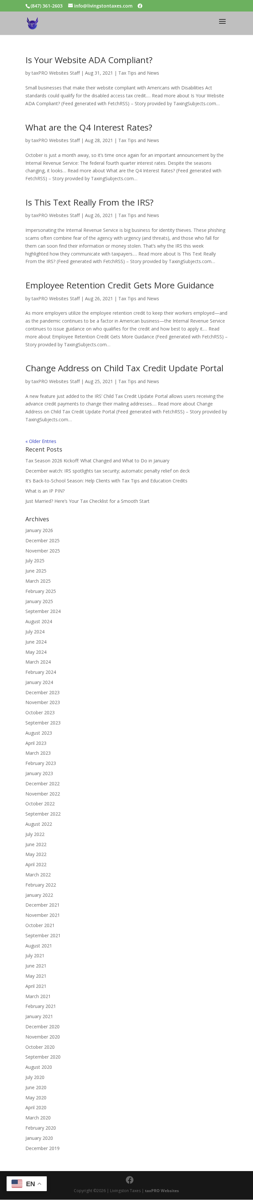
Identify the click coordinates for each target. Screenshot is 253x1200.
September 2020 (43, 1057)
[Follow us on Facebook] (140, 6)
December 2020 (42, 1026)
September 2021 (43, 935)
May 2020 (35, 1097)
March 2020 (38, 1117)
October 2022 (40, 803)
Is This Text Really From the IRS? (89, 202)
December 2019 (42, 1148)
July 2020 (34, 1077)
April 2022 (35, 864)
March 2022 (38, 874)
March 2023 (38, 753)
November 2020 (42, 1037)
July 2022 (34, 834)
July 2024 (34, 631)
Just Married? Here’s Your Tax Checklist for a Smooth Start (87, 501)
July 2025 (34, 560)
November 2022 (42, 794)
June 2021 (35, 966)
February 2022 (40, 885)
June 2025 (35, 571)
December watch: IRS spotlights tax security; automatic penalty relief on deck (107, 471)
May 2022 (35, 854)
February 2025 (40, 591)
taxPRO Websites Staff (56, 73)
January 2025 (39, 601)
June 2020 (35, 1087)
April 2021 (35, 986)
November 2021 (42, 915)
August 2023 (38, 733)
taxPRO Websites (162, 1190)
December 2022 (42, 783)
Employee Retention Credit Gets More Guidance (119, 285)
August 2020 (38, 1067)
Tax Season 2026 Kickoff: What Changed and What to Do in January (97, 460)
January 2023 (39, 773)
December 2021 (42, 905)
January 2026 (39, 530)
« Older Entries (40, 441)
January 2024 (39, 682)
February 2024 (40, 672)
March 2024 (38, 662)
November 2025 (42, 551)
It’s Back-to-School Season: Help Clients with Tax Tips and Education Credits (106, 481)
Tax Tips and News (138, 73)
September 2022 (43, 814)
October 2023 (40, 712)
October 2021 (40, 925)
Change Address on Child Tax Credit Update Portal (124, 368)
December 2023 (42, 692)
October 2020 (40, 1047)
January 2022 (39, 895)
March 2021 (38, 996)
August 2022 (38, 824)
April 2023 (35, 743)
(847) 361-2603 (47, 6)
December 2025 (42, 540)
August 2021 (38, 946)
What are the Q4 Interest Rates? (88, 127)
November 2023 (42, 702)
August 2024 (38, 621)
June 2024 (35, 642)
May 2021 (35, 976)
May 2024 (35, 652)
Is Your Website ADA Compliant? (89, 60)
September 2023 (43, 723)
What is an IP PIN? (45, 491)
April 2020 (35, 1107)
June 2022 (35, 844)
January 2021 (39, 1016)
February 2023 (40, 763)
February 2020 (40, 1128)
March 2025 (38, 581)
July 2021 (34, 955)
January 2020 (39, 1138)
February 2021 (40, 1006)
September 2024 (43, 611)
